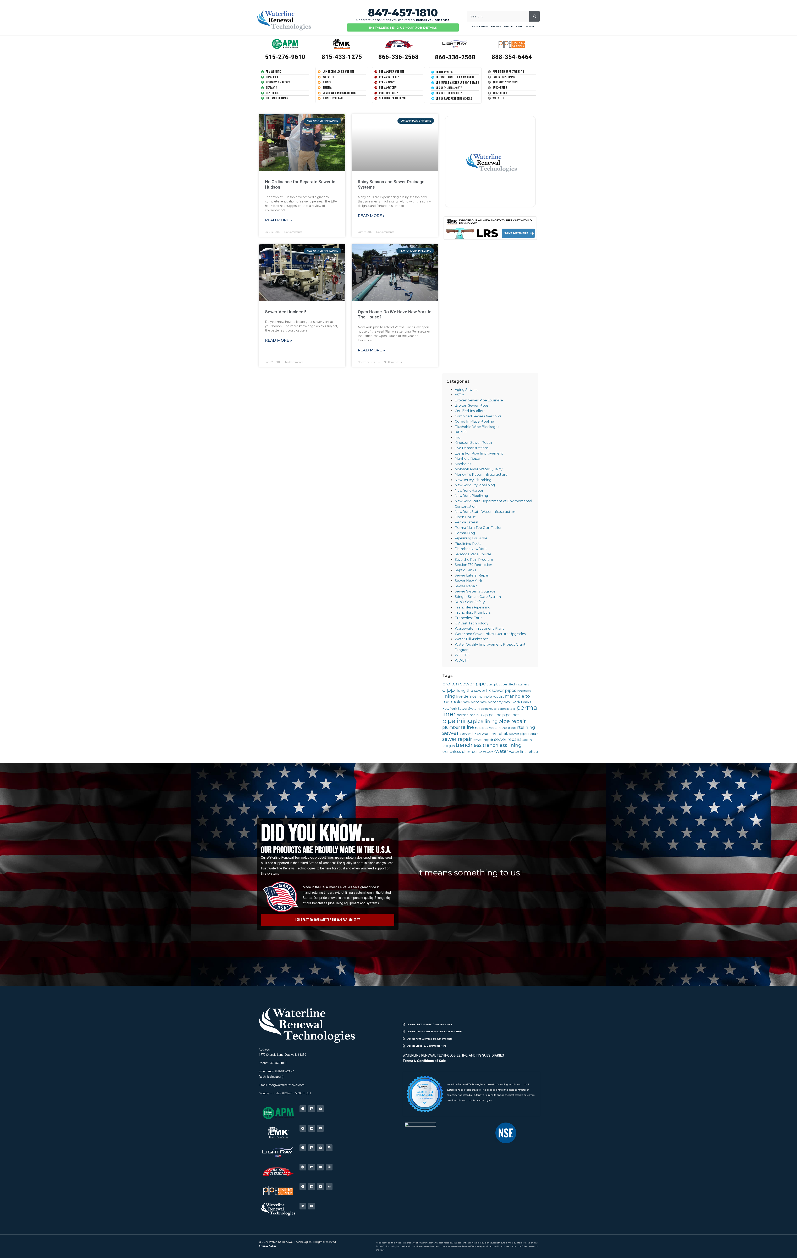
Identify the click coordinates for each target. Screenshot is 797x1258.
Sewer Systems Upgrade (475, 591)
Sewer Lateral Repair (472, 575)
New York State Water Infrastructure (485, 512)
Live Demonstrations (471, 448)
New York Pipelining (471, 496)
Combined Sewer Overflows (478, 416)
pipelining (457, 720)
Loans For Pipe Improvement (479, 453)
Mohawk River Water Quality (478, 469)
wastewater (487, 751)
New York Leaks (517, 702)
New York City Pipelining (475, 485)
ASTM (460, 395)
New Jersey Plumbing (473, 480)
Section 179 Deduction (473, 565)
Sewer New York (468, 581)
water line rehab (523, 752)
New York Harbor (469, 490)
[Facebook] (302, 1108)
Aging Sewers (466, 390)
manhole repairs (490, 696)
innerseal (524, 691)
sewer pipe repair (523, 734)
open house (488, 708)
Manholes (463, 464)
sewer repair (457, 739)
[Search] (534, 16)
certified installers (515, 684)
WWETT (462, 660)
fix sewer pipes (501, 690)
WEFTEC (462, 655)
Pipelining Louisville (471, 538)
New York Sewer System (461, 709)
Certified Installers (470, 411)
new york (471, 702)
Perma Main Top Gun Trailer (478, 528)
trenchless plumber (460, 752)
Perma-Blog (465, 533)
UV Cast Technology (471, 623)
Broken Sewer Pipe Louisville (479, 400)
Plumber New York (471, 549)
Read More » (278, 220)
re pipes (481, 728)
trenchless (469, 745)
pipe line (493, 715)
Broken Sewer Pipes (471, 405)
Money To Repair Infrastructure (481, 475)
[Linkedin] (311, 1108)
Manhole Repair (468, 459)
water (501, 751)
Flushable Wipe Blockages (477, 427)
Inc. (458, 437)
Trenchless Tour (468, 618)
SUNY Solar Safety (470, 602)
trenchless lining (502, 745)
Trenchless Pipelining (472, 607)
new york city (491, 702)
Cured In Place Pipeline (474, 421)
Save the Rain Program (474, 560)
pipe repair (512, 721)
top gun (448, 746)
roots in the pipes (502, 728)
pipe (482, 715)
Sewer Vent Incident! (285, 311)
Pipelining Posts (468, 544)
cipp (448, 689)
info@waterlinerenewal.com (286, 1085)
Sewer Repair (466, 586)
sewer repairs (508, 739)
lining (448, 696)
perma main (468, 715)
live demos (466, 696)
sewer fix (468, 733)
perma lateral (507, 708)
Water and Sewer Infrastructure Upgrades (490, 634)
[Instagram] (329, 1147)
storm (527, 740)
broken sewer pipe (464, 684)
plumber (451, 727)
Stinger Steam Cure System (478, 597)
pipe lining (485, 721)
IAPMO (461, 432)
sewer (450, 732)
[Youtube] (320, 1108)
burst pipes (494, 684)
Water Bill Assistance (472, 639)
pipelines (510, 715)
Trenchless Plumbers (472, 612)
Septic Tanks (465, 570)
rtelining (526, 727)
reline (467, 727)
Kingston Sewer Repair (474, 443)
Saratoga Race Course (473, 554)
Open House (465, 517)
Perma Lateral (466, 522)
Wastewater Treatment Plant (479, 628)
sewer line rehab (493, 733)
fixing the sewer (470, 690)
